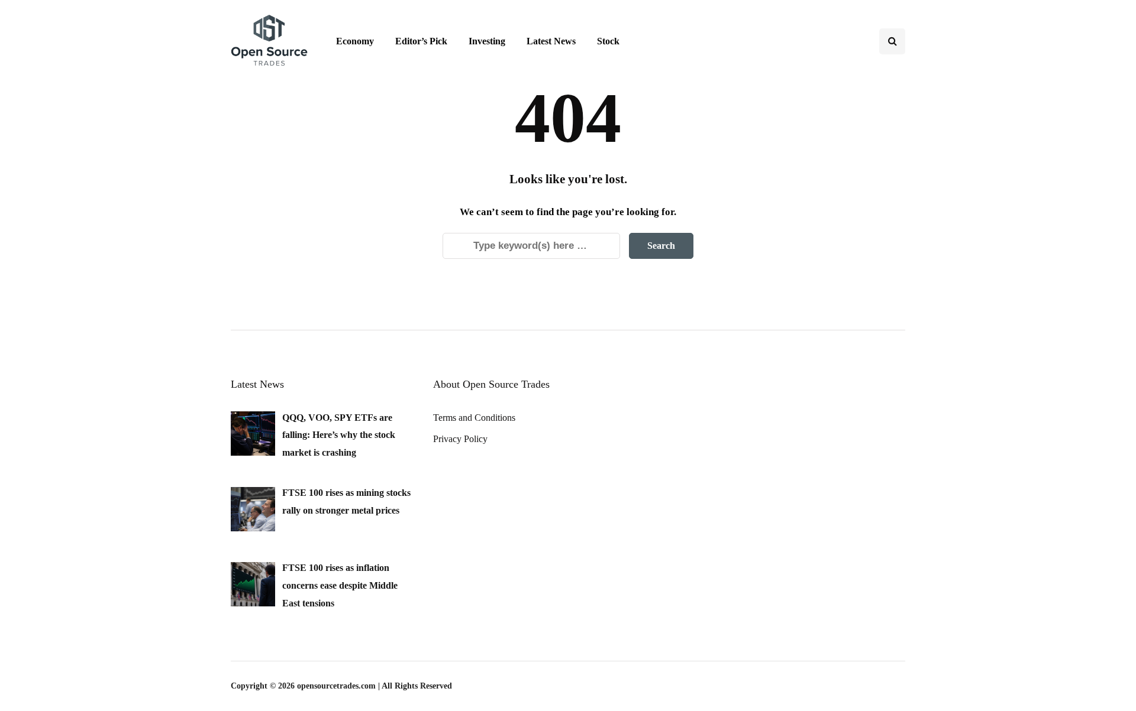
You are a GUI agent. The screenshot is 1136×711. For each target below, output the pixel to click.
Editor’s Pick (421, 41)
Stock (608, 41)
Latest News (551, 41)
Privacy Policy (460, 439)
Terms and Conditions (474, 418)
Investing (487, 41)
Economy (355, 41)
